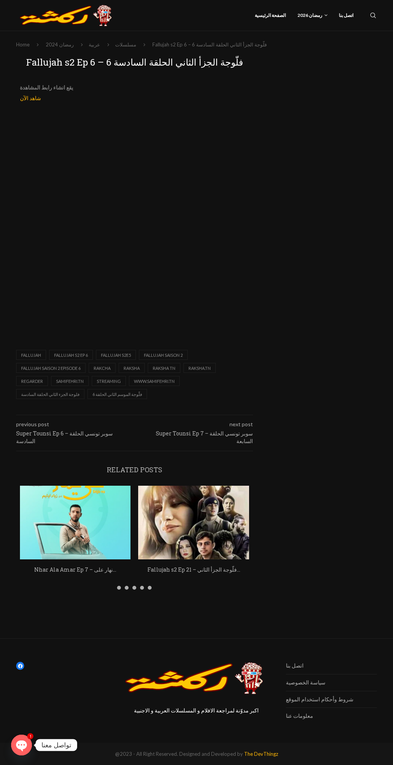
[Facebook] (20, 666)
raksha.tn (199, 368)
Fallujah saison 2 (163, 355)
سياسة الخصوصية (305, 682)
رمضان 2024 (60, 44)
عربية (94, 44)
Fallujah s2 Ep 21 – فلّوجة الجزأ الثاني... (193, 569)
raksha (132, 368)
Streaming (109, 381)
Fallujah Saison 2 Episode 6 (51, 368)
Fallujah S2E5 (116, 355)
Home (23, 44)
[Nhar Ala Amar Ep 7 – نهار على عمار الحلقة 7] (75, 522)
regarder (32, 381)
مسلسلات (125, 44)
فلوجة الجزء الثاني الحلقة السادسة (50, 394)
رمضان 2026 (309, 15)
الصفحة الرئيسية (270, 15)
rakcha (102, 368)
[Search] (373, 15)
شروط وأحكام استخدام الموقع (319, 699)
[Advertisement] (134, 164)
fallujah (31, 355)
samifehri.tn (70, 381)
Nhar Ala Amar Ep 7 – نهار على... (75, 569)
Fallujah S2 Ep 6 (71, 355)
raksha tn (164, 368)
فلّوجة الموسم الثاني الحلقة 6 (117, 394)
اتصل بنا (346, 15)
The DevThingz (261, 754)
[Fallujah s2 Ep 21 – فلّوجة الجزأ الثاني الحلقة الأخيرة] (193, 522)
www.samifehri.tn (154, 381)
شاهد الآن (30, 98)
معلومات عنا (299, 715)
